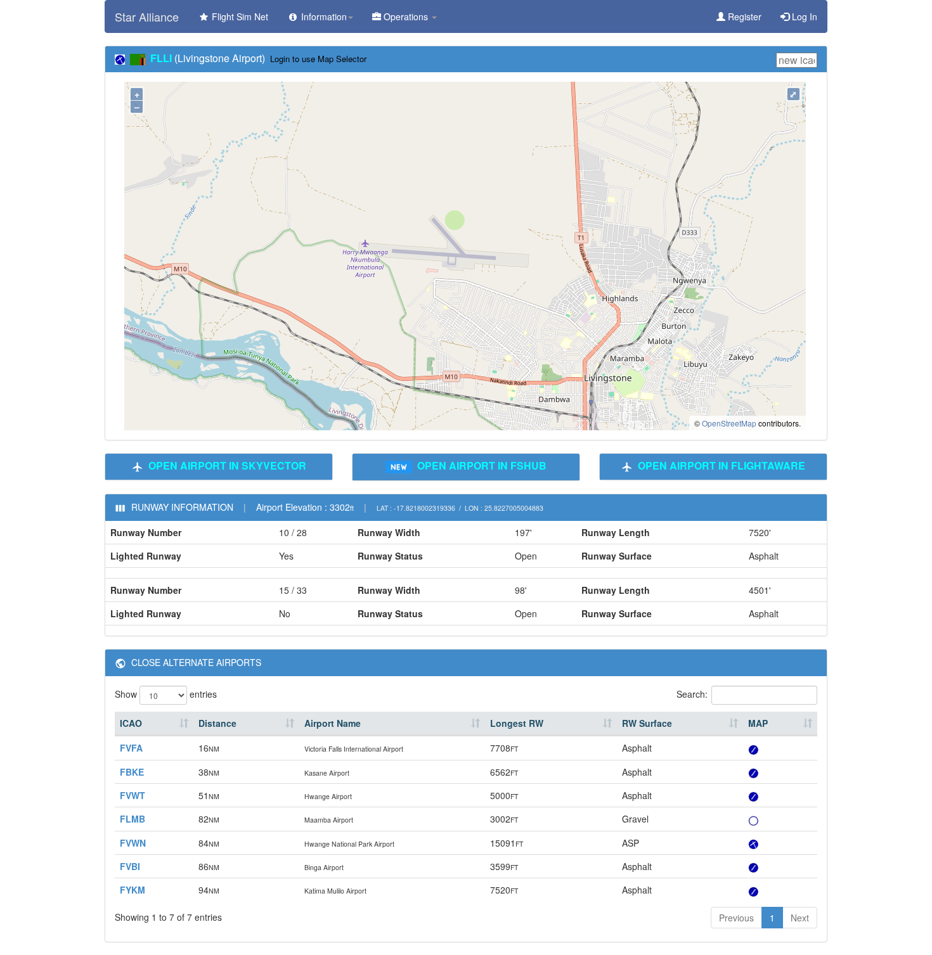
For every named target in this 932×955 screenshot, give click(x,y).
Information (323, 16)
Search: (692, 694)
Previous (736, 917)
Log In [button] (803, 16)
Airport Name (332, 723)
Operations (405, 16)
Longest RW (516, 723)
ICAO (131, 723)
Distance (217, 723)
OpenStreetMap (729, 423)
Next (800, 917)
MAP (758, 723)
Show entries (166, 694)
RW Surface (647, 723)
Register (743, 16)
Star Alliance (147, 16)
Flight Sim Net (238, 16)
